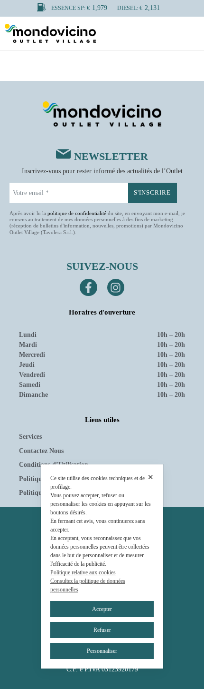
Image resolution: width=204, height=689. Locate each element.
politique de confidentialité (76, 213)
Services (30, 436)
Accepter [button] (102, 609)
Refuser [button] (102, 630)
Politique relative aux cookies (83, 572)
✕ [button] (151, 477)
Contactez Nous (41, 450)
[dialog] (102, 566)
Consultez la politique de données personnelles (87, 585)
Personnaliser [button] (102, 651)
